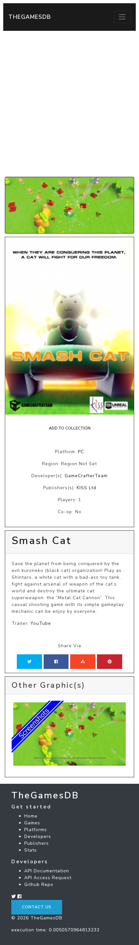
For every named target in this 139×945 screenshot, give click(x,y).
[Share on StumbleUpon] (82, 661)
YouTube (40, 623)
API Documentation (46, 871)
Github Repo (38, 884)
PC (81, 452)
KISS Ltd (86, 488)
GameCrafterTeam (86, 476)
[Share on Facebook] (56, 661)
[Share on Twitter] (29, 661)
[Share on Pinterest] (109, 661)
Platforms (35, 830)
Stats (30, 850)
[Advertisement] (69, 104)
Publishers (36, 843)
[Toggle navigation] (122, 17)
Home (30, 816)
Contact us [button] (36, 907)
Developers (37, 836)
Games (32, 823)
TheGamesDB (29, 17)
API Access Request (47, 878)
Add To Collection (70, 428)
